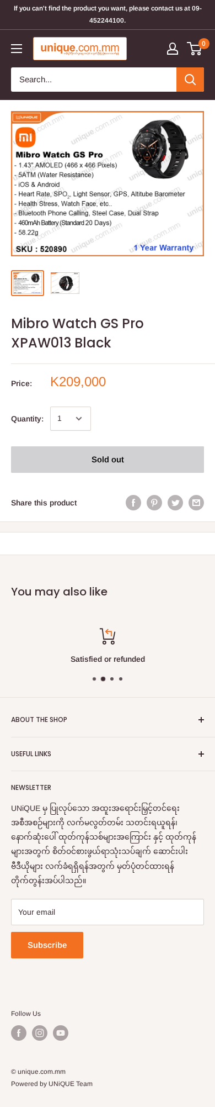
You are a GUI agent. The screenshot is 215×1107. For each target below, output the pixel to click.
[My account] (172, 49)
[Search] (190, 79)
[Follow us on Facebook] (18, 1033)
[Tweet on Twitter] (175, 502)
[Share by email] (196, 502)
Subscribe (47, 945)
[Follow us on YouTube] (60, 1033)
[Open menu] (16, 48)
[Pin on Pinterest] (154, 502)
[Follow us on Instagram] (39, 1033)
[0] (195, 48)
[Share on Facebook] (133, 502)
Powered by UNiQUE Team (52, 1084)
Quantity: (27, 418)
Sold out (108, 459)
